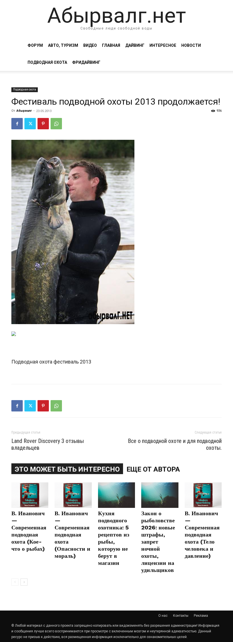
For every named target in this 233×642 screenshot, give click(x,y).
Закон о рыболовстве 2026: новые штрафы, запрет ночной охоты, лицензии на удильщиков (158, 541)
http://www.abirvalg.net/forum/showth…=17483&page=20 (76, 368)
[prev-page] (14, 582)
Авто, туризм (63, 45)
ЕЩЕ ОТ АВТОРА (153, 469)
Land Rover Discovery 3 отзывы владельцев (47, 444)
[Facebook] (17, 123)
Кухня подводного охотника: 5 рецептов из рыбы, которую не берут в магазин (113, 538)
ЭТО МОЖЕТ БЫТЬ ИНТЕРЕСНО (67, 469)
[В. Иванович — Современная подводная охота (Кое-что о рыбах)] (29, 495)
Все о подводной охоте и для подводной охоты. (175, 444)
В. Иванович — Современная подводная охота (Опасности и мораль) (72, 534)
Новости (191, 45)
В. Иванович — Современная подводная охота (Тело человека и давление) (202, 534)
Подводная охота (47, 62)
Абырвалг (24, 111)
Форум (35, 45)
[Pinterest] (43, 123)
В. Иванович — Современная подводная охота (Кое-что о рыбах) (28, 531)
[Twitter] (30, 123)
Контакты (180, 616)
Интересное (162, 45)
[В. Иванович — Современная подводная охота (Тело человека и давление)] (203, 495)
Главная (111, 45)
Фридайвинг (86, 62)
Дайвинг (134, 45)
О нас (163, 616)
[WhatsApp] (56, 123)
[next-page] (24, 582)
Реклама (201, 616)
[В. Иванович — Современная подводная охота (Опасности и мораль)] (73, 495)
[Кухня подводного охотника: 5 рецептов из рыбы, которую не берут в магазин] (116, 495)
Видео (90, 45)
